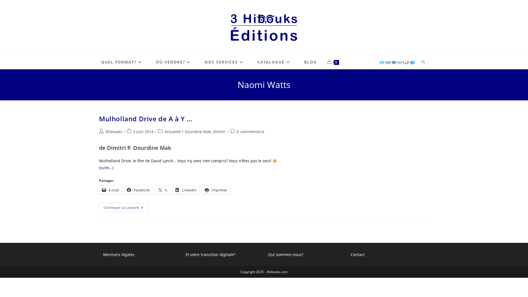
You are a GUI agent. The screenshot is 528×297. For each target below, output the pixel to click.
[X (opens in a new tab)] (382, 62)
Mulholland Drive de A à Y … (145, 118)
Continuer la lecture (126, 206)
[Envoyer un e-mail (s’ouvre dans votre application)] (412, 62)
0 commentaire (250, 131)
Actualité (172, 131)
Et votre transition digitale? (210, 254)
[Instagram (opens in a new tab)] (394, 62)
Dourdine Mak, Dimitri (205, 131)
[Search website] (423, 62)
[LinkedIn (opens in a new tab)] (399, 62)
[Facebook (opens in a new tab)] (388, 62)
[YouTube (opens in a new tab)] (406, 62)
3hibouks (113, 131)
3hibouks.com (277, 272)
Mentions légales (118, 254)
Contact (358, 254)
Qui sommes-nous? (285, 254)
